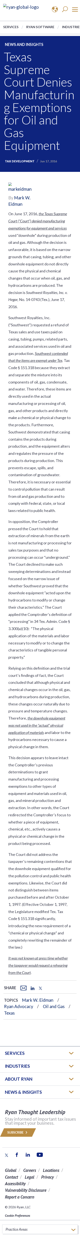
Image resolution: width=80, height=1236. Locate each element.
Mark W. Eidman (37, 1000)
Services (11, 27)
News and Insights (24, 44)
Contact (11, 1177)
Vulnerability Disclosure (25, 1190)
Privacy (47, 1177)
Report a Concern (19, 1197)
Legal (29, 1177)
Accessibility (15, 1183)
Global (10, 1170)
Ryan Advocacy (18, 1006)
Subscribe (15, 1132)
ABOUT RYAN (18, 1079)
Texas (9, 1012)
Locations (51, 1170)
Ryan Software (40, 27)
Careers (29, 1170)
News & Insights (23, 1092)
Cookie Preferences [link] (17, 1215)
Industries (17, 1066)
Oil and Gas (54, 1006)
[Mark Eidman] (21, 187)
